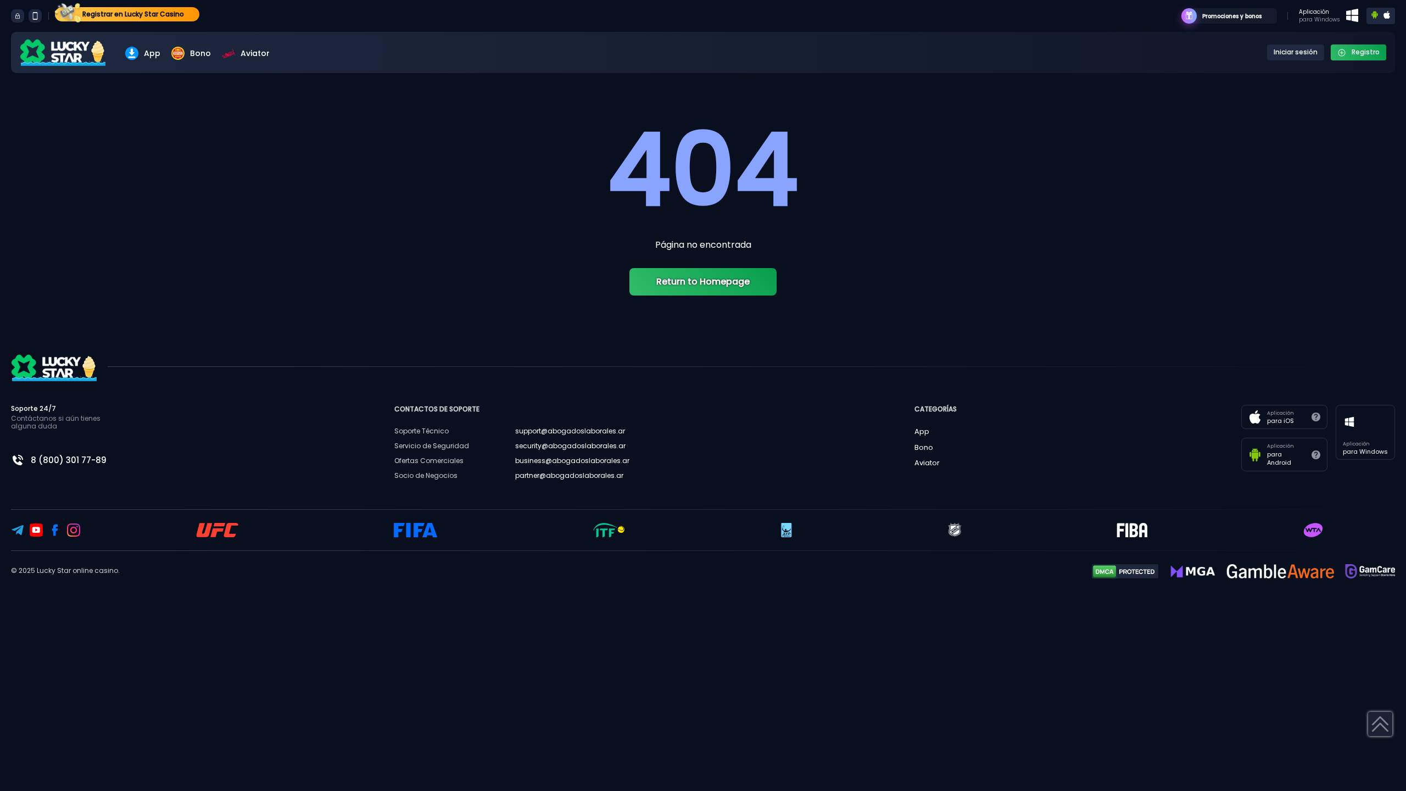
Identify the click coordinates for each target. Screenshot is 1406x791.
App (152, 53)
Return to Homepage (703, 281)
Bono (200, 53)
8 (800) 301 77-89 (69, 460)
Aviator (255, 53)
